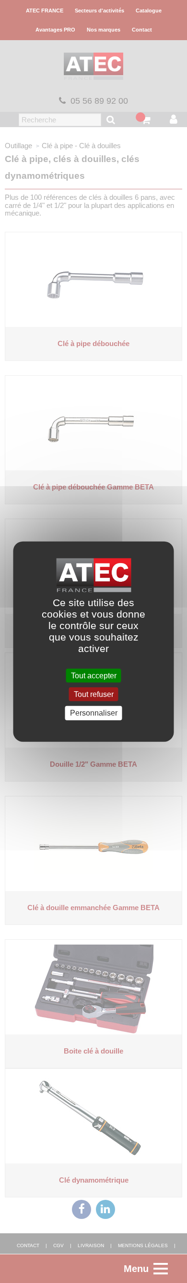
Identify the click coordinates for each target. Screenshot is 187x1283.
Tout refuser (94, 694)
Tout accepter (94, 676)
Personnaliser (93, 713)
